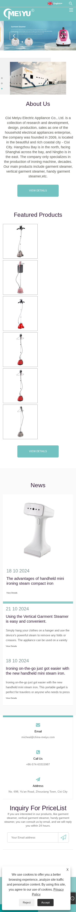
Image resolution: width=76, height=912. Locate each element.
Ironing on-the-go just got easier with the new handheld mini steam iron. (37, 670)
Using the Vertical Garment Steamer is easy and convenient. (37, 618)
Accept (45, 902)
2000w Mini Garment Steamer (20, 385)
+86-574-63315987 (38, 764)
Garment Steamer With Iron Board (20, 277)
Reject (27, 902)
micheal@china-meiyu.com (38, 737)
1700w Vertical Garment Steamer (20, 313)
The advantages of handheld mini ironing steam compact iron (35, 580)
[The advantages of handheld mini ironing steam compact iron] (38, 529)
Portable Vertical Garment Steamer (20, 422)
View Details (38, 190)
